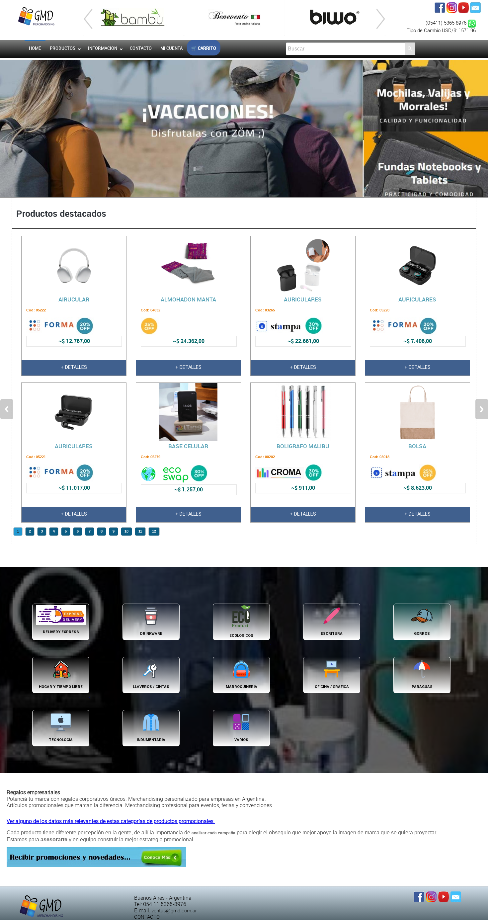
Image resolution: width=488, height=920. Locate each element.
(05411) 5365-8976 (447, 23)
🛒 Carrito (203, 48)
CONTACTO (147, 917)
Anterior (6, 409)
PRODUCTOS (62, 48)
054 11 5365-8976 (164, 904)
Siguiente (481, 409)
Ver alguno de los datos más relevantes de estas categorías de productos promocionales (111, 821)
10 (126, 531)
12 (154, 531)
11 (140, 531)
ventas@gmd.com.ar (174, 910)
